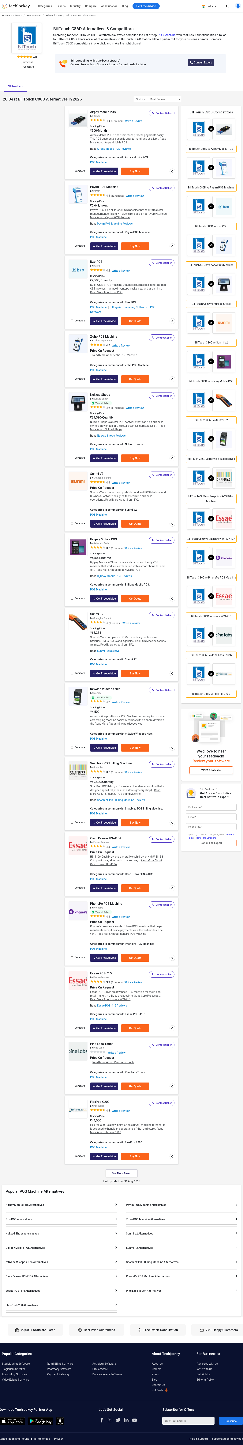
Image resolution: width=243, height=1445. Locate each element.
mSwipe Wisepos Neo (105, 689)
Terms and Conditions (206, 838)
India (210, 6)
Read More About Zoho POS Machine (114, 355)
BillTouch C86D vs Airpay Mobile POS (211, 148)
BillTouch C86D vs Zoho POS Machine (211, 265)
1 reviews (26, 62)
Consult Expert (203, 62)
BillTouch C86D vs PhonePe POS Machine (211, 577)
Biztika (96, 266)
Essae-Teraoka (101, 842)
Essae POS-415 (101, 973)
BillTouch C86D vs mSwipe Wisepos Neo (211, 458)
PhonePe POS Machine (106, 903)
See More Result (121, 1173)
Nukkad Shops (100, 394)
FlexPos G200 (99, 1102)
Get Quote (135, 321)
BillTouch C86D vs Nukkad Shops (211, 303)
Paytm (96, 191)
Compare (91, 6)
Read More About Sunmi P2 (117, 644)
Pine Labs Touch (101, 1044)
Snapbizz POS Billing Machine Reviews (121, 800)
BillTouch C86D (54, 15)
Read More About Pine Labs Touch (113, 1062)
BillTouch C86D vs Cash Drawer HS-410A (211, 538)
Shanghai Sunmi (102, 478)
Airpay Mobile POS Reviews (114, 148)
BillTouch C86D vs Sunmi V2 (211, 342)
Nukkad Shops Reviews (111, 435)
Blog (125, 6)
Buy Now (135, 171)
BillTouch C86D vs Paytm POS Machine (211, 187)
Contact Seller (163, 113)
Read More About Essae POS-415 (110, 999)
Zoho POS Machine (103, 336)
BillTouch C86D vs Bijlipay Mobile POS (211, 381)
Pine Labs (98, 1048)
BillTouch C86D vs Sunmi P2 (211, 420)
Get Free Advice (106, 171)
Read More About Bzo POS (106, 292)
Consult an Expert (211, 842)
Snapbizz (98, 767)
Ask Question (109, 6)
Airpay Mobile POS (103, 112)
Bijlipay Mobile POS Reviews (114, 576)
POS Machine (34, 15)
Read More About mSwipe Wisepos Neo (118, 723)
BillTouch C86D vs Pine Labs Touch (211, 655)
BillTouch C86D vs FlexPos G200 (211, 693)
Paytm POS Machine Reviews (115, 223)
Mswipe (97, 693)
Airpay (96, 116)
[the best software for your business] (16, 7)
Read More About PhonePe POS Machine (121, 933)
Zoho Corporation (102, 341)
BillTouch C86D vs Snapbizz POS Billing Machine (211, 499)
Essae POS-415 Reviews (112, 1005)
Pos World (98, 1106)
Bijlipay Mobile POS (103, 539)
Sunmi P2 (96, 614)
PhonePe (98, 908)
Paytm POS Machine (104, 187)
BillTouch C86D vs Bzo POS (211, 226)
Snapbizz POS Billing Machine (111, 763)
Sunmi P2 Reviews (108, 650)
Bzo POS (96, 262)
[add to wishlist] (83, 113)
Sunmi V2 (96, 474)
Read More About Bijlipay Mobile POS (118, 569)
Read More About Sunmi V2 (122, 499)
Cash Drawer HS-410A (105, 838)
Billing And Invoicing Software (128, 307)
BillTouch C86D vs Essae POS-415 (211, 616)
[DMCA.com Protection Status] (60, 1424)
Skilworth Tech (101, 543)
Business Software (12, 15)
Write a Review (133, 121)
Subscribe (231, 1420)
